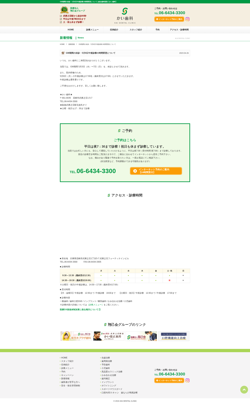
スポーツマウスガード (112, 389)
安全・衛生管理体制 (70, 385)
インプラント (108, 382)
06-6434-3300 (70, 262)
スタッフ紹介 (136, 30)
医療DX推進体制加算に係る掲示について (79, 309)
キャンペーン (67, 375)
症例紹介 (114, 30)
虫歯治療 (106, 358)
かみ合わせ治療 (109, 375)
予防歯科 (106, 364)
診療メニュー (92, 30)
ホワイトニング (109, 385)
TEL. (169, 13)
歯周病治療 (107, 361)
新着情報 (71, 44)
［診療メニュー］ (95, 305)
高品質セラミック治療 (112, 372)
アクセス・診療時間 (179, 30)
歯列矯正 (106, 378)
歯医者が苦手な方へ (70, 382)
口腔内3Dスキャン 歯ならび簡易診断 (120, 392)
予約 (157, 30)
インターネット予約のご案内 (170, 19)
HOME (71, 30)
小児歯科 (106, 368)
